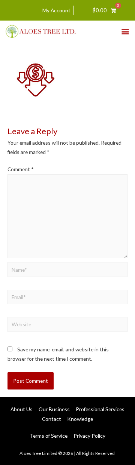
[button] (125, 31)
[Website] (68, 325)
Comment (21, 169)
